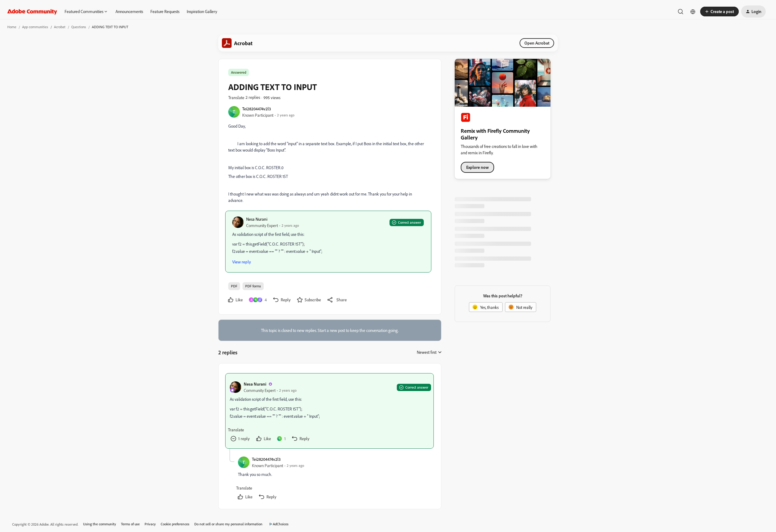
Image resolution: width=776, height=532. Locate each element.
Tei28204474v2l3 (256, 108)
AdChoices (281, 524)
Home (11, 27)
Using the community (99, 524)
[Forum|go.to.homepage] (32, 11)
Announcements (129, 11)
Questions (78, 27)
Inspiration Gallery (202, 11)
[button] (719, 11)
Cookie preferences (175, 524)
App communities (35, 27)
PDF (234, 286)
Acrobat (59, 27)
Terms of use (130, 524)
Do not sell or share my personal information (228, 524)
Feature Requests (164, 11)
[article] (329, 411)
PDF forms (253, 286)
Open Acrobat (536, 42)
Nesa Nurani (256, 219)
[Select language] (693, 11)
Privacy (150, 524)
